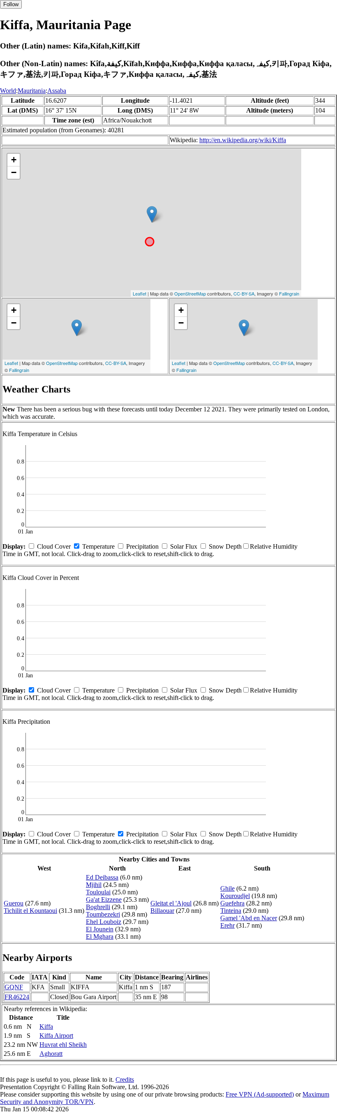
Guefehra (232, 903)
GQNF (14, 987)
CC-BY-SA (243, 293)
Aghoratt (50, 1053)
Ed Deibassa (102, 877)
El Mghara (99, 936)
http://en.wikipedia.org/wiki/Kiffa (242, 139)
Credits (124, 1079)
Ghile (227, 888)
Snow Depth (225, 546)
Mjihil (94, 884)
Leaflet (139, 293)
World (8, 90)
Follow (10, 4)
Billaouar (162, 910)
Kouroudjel (235, 895)
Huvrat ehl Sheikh (63, 1044)
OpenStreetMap (190, 293)
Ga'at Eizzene (104, 899)
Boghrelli (98, 906)
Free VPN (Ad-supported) (260, 1094)
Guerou (13, 903)
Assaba (56, 90)
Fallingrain (289, 293)
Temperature (98, 546)
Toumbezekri (103, 914)
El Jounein (99, 929)
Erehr (227, 925)
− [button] (13, 172)
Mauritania (32, 90)
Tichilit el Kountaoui (30, 910)
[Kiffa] (152, 214)
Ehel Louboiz (103, 921)
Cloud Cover (54, 546)
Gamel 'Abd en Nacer (248, 917)
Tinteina (230, 910)
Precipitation (142, 546)
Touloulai (98, 892)
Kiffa (46, 1026)
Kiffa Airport (56, 1035)
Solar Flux (183, 546)
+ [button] (13, 160)
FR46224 (17, 996)
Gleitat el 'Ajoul (171, 903)
